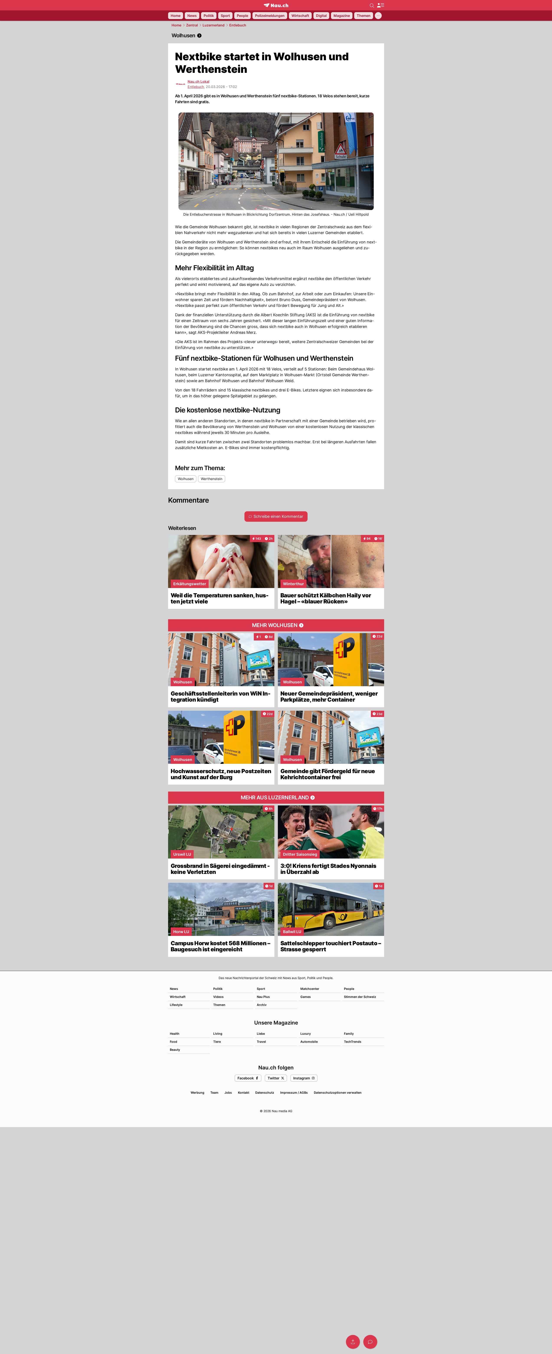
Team (214, 1092)
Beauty (175, 1049)
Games (305, 997)
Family (349, 1033)
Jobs (228, 1092)
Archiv (262, 1005)
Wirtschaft (177, 997)
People (349, 989)
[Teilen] (353, 1342)
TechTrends (352, 1041)
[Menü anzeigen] (380, 5)
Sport (261, 989)
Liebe (261, 1033)
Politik (218, 989)
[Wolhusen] (276, 35)
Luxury (305, 1033)
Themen (219, 1005)
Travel (261, 1041)
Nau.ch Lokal (198, 81)
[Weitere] (378, 15)
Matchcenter (309, 989)
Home (176, 25)
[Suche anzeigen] (372, 5)
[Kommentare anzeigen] (370, 1342)
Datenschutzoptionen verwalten (338, 1092)
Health (174, 1033)
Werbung (197, 1092)
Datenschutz (264, 1092)
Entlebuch (237, 25)
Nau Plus (263, 997)
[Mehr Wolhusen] (276, 625)
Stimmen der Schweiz (360, 997)
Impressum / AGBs (294, 1092)
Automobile (309, 1041)
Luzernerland (213, 25)
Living (217, 1033)
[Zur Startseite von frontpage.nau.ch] (276, 5)
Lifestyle (176, 1005)
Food (173, 1041)
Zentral (192, 25)
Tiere (217, 1041)
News (174, 989)
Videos (218, 997)
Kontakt (243, 1092)
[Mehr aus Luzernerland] (276, 798)
